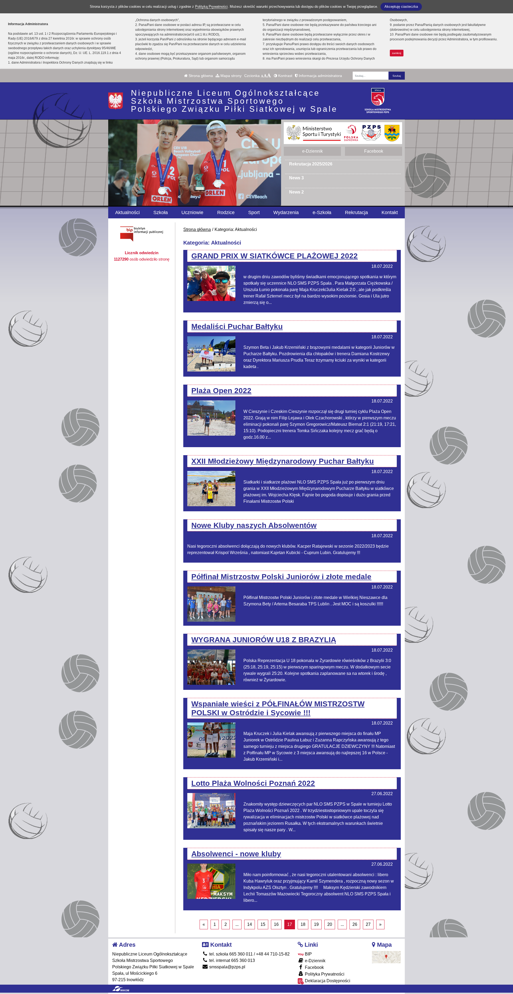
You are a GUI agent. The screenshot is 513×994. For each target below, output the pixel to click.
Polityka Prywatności (324, 974)
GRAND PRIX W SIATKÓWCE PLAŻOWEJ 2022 (274, 256)
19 (316, 924)
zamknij (396, 53)
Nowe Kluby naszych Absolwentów (254, 525)
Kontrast (284, 76)
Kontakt (390, 212)
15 (263, 924)
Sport (254, 212)
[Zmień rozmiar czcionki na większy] (265, 76)
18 (303, 924)
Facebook (373, 151)
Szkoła (160, 212)
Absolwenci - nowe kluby (236, 854)
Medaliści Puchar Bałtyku (237, 326)
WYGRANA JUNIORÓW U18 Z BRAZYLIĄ (263, 640)
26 (354, 924)
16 (276, 924)
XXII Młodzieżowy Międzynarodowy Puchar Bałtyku (282, 461)
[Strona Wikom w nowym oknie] (120, 988)
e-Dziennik (312, 151)
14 (249, 924)
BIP (308, 954)
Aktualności (127, 212)
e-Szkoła (322, 212)
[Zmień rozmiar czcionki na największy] (269, 76)
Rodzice (226, 212)
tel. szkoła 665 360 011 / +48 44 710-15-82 (249, 954)
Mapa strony (230, 76)
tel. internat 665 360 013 (231, 960)
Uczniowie (192, 212)
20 (329, 924)
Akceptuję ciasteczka (401, 7)
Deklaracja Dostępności (327, 980)
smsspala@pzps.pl (226, 967)
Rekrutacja (356, 212)
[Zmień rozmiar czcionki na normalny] (262, 76)
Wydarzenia (286, 212)
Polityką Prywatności (211, 7)
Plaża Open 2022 (221, 390)
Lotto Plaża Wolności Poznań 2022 (253, 783)
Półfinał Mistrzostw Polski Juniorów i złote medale (281, 577)
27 (368, 924)
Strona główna (200, 76)
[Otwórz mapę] (386, 956)
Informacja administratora (320, 76)
